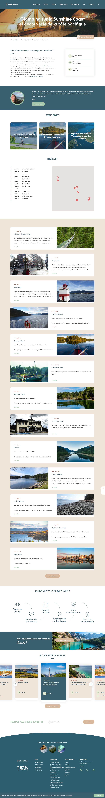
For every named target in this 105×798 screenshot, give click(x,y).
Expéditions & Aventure (55, 770)
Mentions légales (38, 770)
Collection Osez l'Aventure (55, 764)
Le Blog (36, 765)
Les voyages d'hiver (54, 774)
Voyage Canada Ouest (55, 784)
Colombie (67, 764)
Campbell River (22, 191)
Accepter (99, 795)
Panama (67, 774)
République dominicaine (70, 767)
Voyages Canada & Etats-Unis (56, 785)
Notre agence (63, 4)
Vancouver (21, 171)
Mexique (66, 770)
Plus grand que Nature (55, 777)
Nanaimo (21, 189)
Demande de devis (52, 576)
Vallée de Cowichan (23, 196)
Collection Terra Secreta (55, 765)
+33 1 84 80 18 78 (83, 765)
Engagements (75, 4)
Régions (46, 4)
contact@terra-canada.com (86, 761)
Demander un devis (87, 37)
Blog (84, 4)
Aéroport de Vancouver (25, 169)
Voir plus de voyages (52, 706)
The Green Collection (54, 780)
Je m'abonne (89, 721)
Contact (91, 4)
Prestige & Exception (54, 779)
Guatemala (67, 769)
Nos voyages (36, 4)
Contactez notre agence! (64, 640)
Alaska (66, 775)
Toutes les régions (39, 764)
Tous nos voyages (39, 762)
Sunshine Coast (22, 176)
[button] (89, 199)
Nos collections (53, 775)
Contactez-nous (38, 769)
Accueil (12, 39)
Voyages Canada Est (54, 787)
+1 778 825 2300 (83, 763)
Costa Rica (67, 765)
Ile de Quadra (22, 193)
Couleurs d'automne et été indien (57, 767)
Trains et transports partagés (56, 782)
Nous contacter (38, 104)
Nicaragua (67, 772)
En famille (52, 769)
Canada (66, 762)
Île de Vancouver (23, 186)
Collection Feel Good (54, 762)
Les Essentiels (17, 39)
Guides (54, 4)
